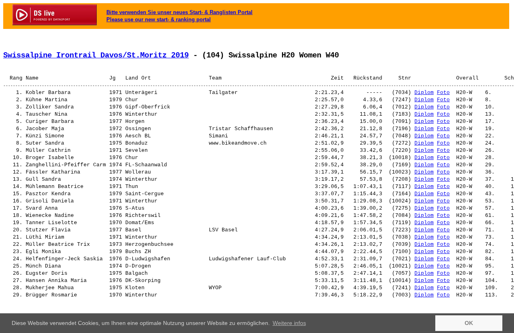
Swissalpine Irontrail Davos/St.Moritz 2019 (96, 55)
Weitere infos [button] (289, 323)
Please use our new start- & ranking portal (158, 19)
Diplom (424, 93)
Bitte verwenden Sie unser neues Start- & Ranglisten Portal (179, 12)
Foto (443, 93)
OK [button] (469, 323)
